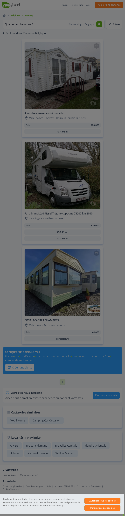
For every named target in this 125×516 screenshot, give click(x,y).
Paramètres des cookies (102, 507)
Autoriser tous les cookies (102, 500)
